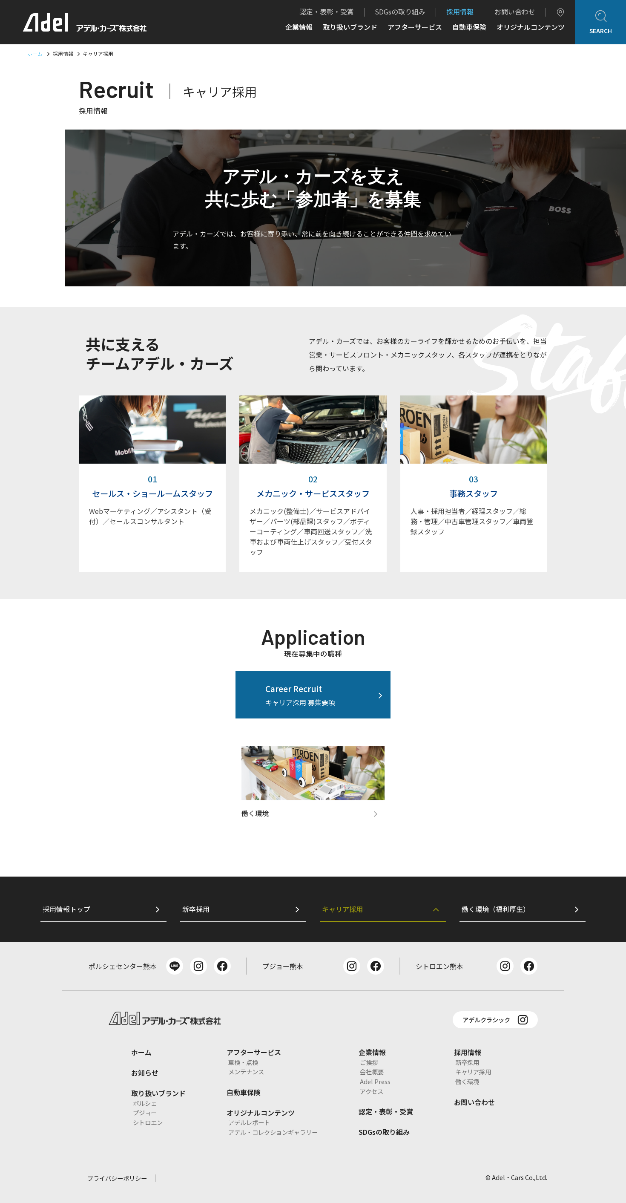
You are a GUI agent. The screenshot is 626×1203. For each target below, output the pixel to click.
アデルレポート (249, 1122)
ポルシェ (145, 1103)
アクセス (371, 1091)
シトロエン (148, 1122)
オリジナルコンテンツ (531, 27)
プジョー (145, 1112)
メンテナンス (246, 1071)
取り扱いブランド (350, 27)
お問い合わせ (514, 11)
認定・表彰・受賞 (326, 11)
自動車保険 (469, 27)
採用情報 (460, 11)
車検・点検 (243, 1062)
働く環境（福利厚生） (496, 909)
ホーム (35, 53)
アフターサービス (415, 27)
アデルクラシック (486, 1019)
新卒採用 (196, 909)
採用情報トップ (66, 909)
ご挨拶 (369, 1062)
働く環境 (467, 1081)
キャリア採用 (342, 909)
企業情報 (299, 27)
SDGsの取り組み (400, 11)
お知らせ (144, 1072)
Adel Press (375, 1081)
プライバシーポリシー (117, 1178)
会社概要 (372, 1071)
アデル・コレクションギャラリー (273, 1132)
